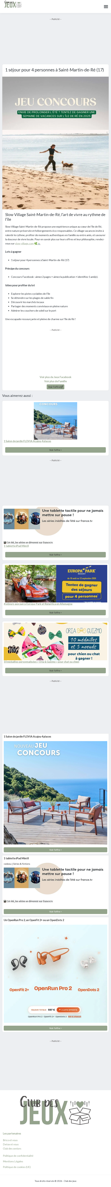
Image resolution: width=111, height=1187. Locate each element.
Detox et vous (11, 1144)
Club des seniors (12, 1148)
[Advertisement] (55, 41)
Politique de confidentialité (18, 1155)
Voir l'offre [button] (54, 386)
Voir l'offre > (55, 449)
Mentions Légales (13, 1161)
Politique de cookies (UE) (17, 1167)
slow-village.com (24, 243)
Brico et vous (10, 1140)
